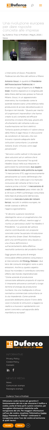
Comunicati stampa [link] (15, 385)
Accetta (8, 425)
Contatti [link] (10, 365)
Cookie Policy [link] (12, 362)
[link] (16, 5)
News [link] (5, 38)
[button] (40, 7)
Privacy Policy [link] (12, 359)
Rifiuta (19, 425)
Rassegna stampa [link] (14, 389)
